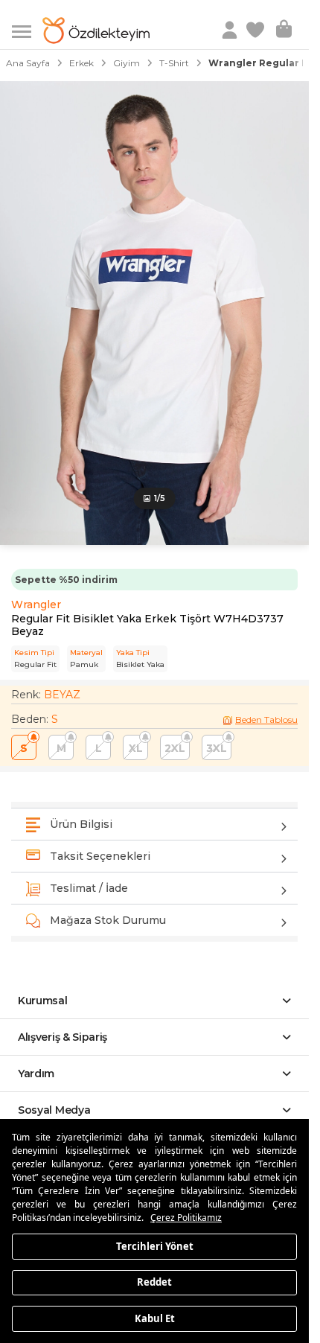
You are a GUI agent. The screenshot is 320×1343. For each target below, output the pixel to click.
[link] (256, 30)
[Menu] (27, 30)
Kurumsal (43, 1000)
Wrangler (36, 604)
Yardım (36, 1073)
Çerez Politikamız (186, 1217)
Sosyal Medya (54, 1110)
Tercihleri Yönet (154, 1245)
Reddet (154, 1282)
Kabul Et (155, 1317)
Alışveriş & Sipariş (62, 1037)
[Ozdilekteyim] (96, 30)
